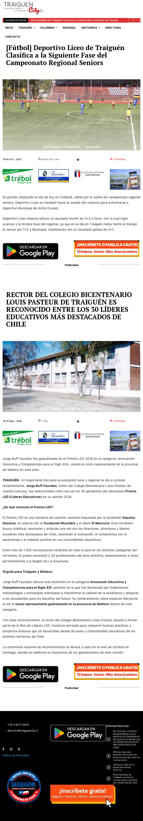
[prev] (131, 20)
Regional (73, 147)
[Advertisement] (93, 5)
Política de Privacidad (16, 755)
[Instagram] (11, 749)
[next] (137, 20)
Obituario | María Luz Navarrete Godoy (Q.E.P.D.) (124, 767)
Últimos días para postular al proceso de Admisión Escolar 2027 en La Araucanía (126, 756)
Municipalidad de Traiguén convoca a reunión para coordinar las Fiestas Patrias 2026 (125, 778)
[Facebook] (3, 749)
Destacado (52, 147)
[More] (78, 159)
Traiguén (92, 147)
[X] (19, 749)
